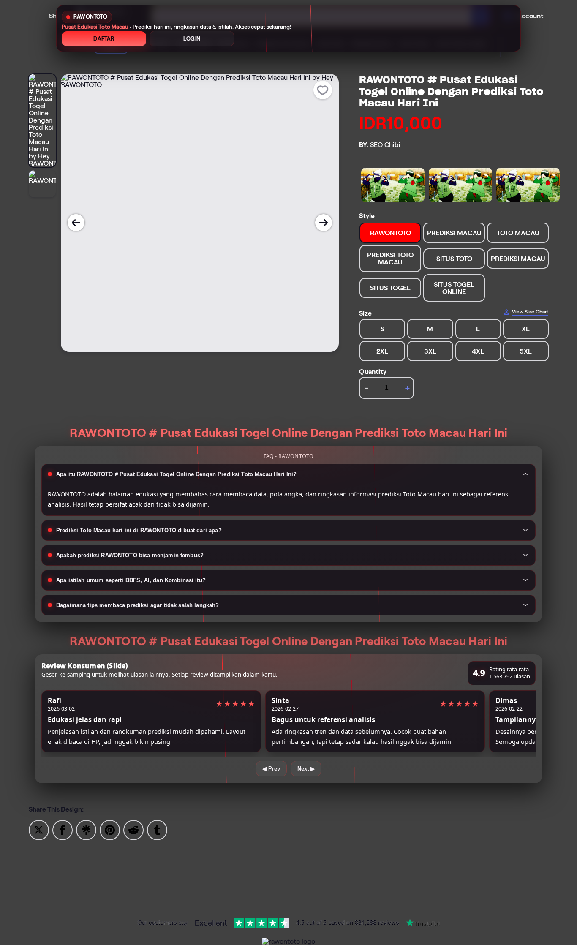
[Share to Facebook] (62, 829)
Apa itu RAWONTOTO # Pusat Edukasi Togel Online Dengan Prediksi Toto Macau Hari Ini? (176, 474)
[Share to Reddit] (133, 829)
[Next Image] (323, 222)
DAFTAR (103, 38)
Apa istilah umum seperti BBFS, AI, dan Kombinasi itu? (131, 580)
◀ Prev (271, 768)
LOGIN (191, 38)
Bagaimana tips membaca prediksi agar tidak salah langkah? (137, 605)
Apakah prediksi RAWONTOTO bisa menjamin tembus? (130, 555)
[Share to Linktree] (86, 829)
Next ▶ (306, 768)
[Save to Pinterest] (110, 829)
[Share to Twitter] (39, 829)
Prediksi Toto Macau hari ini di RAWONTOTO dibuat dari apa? (139, 530)
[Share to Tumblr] (157, 829)
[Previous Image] (76, 222)
